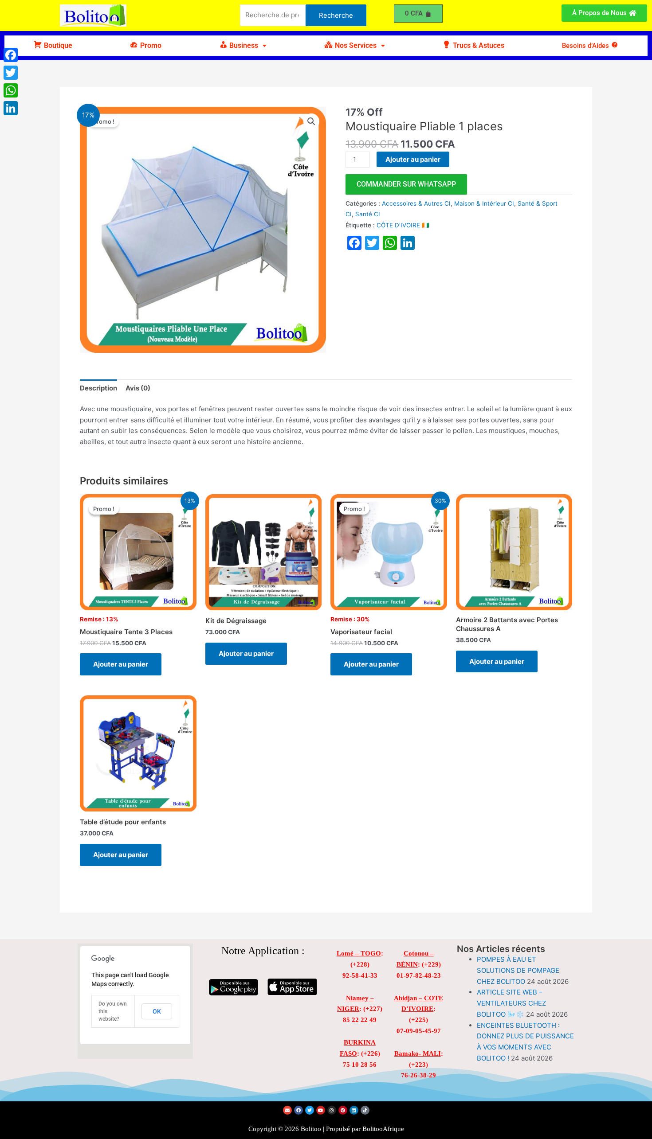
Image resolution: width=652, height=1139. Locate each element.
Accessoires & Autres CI (416, 203)
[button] (242, 45)
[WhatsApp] (11, 90)
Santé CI (367, 214)
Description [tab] (98, 388)
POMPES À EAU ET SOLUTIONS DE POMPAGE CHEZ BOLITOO (518, 970)
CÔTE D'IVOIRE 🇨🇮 (403, 225)
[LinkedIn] (11, 108)
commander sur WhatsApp (406, 184)
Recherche (336, 15)
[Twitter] (11, 73)
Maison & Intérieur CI (484, 203)
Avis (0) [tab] (138, 388)
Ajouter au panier (412, 159)
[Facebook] (11, 55)
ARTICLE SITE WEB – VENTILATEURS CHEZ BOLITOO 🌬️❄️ (511, 1003)
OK (157, 1011)
